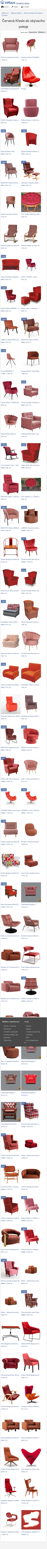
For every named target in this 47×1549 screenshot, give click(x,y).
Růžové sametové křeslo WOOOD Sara (14, 214)
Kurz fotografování (32, 1040)
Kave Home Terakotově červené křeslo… (14, 1249)
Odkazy (28, 1029)
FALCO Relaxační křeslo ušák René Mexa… (15, 120)
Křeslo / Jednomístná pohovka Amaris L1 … (15, 1312)
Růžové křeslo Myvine (8, 434)
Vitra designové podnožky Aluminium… (14, 1344)
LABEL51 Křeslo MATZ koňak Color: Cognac (16, 340)
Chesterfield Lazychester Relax (11, 89)
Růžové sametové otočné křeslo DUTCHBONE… (17, 936)
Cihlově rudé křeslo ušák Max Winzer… (14, 1218)
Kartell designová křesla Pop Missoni (13, 873)
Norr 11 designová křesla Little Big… (13, 1061)
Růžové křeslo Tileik (7, 151)
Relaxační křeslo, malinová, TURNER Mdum (16, 496)
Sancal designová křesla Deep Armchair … (15, 1438)
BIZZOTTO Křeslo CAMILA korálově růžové (15, 528)
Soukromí (29, 1035)
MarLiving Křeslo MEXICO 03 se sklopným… (16, 904)
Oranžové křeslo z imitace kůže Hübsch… (15, 1187)
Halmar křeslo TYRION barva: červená (14, 402)
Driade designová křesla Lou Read (32, 1500)
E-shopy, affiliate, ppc (11, 1035)
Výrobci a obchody (10, 1026)
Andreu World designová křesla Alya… (34, 1344)
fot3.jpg (23, 89)
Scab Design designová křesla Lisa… (33, 967)
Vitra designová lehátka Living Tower (33, 1532)
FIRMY (15, 7)
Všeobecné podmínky (33, 1032)
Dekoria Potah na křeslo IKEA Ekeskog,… (15, 653)
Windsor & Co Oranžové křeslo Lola (13, 967)
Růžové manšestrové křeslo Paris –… (13, 57)
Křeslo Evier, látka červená (10, 591)
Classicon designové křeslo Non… (12, 1532)
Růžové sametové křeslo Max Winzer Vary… (16, 1281)
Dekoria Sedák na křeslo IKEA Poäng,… (14, 245)
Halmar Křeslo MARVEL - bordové (12, 308)
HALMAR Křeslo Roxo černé (10, 810)
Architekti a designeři (11, 1032)
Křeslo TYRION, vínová (29, 277)
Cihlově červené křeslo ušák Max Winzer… (15, 1155)
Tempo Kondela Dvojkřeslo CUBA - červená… (16, 277)
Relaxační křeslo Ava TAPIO (10, 716)
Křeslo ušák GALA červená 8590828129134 (15, 779)
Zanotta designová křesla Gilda (11, 1406)
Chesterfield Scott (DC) (9, 1124)
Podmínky (7, 1037)
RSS (27, 1037)
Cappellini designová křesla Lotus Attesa (14, 1500)
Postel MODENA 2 (7, 371)
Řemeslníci (7, 1029)
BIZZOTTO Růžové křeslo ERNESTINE (14, 183)
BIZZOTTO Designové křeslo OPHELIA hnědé (16, 747)
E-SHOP (26, 7)
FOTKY (6, 7)
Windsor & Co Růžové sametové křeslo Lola (15, 998)
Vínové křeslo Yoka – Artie (10, 465)
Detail (18, 60)
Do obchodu (9, 60)
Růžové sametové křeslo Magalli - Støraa (14, 842)
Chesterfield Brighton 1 (28, 904)
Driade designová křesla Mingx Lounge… (14, 559)
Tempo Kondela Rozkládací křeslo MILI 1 (14, 685)
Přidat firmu (7, 1040)
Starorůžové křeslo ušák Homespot (32, 716)
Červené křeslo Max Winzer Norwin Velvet (15, 1375)
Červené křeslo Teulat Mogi (30, 371)
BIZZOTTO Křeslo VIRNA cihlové (32, 340)
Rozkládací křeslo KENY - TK (11, 622)
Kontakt (28, 1026)
